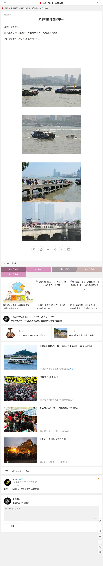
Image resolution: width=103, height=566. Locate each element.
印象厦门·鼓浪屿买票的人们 (52, 439)
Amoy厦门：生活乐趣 (53, 3)
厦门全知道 (25, 8)
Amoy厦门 (21, 317)
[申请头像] (96, 500)
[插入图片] (95, 519)
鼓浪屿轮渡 (64, 369)
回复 (17, 485)
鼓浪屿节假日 (64, 269)
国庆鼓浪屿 (53, 400)
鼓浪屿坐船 (53, 369)
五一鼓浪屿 (38, 269)
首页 (6, 8)
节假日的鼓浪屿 (66, 400)
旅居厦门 (14, 8)
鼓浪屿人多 (13, 269)
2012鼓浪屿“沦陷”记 (48, 377)
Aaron (15, 479)
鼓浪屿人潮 (64, 431)
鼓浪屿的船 (89, 269)
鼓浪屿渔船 (13, 274)
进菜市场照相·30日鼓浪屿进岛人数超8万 (58, 408)
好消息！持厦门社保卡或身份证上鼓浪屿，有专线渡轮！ (66, 346)
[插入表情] (90, 519)
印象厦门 (52, 462)
